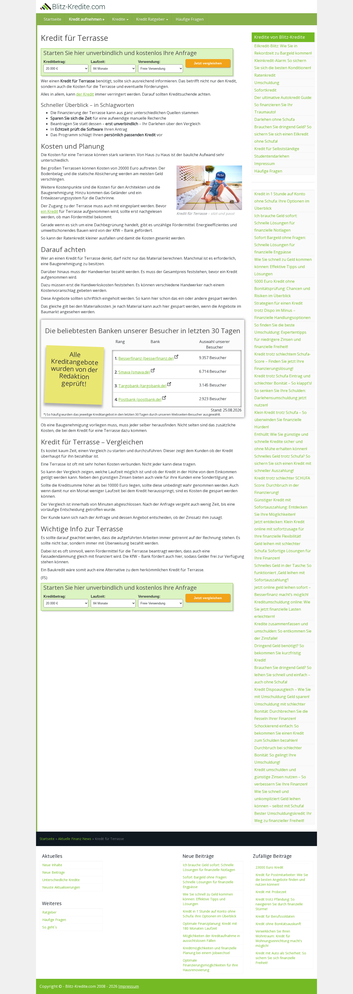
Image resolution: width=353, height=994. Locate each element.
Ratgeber (49, 912)
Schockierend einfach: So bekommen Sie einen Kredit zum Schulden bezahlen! (279, 733)
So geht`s (49, 927)
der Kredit (85, 94)
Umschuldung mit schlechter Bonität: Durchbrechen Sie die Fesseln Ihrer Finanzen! (281, 711)
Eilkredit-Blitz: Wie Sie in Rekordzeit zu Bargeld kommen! (283, 49)
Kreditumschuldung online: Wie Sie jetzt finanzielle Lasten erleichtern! (282, 609)
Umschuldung (266, 82)
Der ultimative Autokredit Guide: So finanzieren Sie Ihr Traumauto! (283, 105)
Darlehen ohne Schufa (274, 119)
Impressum (264, 163)
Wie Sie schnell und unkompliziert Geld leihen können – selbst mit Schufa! (279, 799)
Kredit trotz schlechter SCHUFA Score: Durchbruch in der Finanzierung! (282, 485)
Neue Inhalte (52, 865)
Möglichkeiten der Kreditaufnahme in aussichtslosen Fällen (211, 938)
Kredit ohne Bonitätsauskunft (278, 923)
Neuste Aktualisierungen (61, 887)
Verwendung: (149, 62)
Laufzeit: (98, 62)
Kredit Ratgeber (151, 19)
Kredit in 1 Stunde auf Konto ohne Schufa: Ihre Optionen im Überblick (281, 201)
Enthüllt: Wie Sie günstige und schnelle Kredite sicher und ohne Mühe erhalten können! (281, 441)
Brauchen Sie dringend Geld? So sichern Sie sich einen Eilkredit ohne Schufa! (282, 134)
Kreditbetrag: (54, 62)
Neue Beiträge (53, 872)
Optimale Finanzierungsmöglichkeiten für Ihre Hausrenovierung (210, 965)
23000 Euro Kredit (269, 867)
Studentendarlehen (271, 156)
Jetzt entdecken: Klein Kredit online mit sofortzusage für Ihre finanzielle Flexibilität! (279, 529)
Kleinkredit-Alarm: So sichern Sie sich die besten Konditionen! (282, 64)
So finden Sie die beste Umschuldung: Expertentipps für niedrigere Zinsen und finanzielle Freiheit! (280, 335)
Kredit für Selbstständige (276, 148)
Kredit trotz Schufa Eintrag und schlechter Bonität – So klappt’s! (283, 379)
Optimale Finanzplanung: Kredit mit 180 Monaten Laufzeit (210, 926)
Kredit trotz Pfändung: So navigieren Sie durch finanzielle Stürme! (279, 904)
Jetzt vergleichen (208, 63)
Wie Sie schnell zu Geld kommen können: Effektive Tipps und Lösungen (283, 266)
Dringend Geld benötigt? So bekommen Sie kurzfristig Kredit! (279, 653)
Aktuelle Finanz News (74, 838)
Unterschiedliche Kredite (61, 879)
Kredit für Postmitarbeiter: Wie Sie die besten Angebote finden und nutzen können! (282, 879)
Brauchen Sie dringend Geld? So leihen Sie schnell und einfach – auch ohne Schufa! (282, 675)
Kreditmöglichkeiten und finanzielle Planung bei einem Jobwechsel (210, 950)
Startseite (52, 19)
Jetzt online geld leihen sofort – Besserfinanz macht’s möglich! (282, 591)
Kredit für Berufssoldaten (275, 916)
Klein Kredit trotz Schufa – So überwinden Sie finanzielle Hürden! (280, 420)
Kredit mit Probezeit (271, 892)
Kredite (119, 19)
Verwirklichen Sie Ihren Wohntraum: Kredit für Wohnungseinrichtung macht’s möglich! (279, 938)
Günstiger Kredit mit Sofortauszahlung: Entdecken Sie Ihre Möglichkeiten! (280, 507)
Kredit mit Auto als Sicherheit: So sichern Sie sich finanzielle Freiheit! (281, 958)
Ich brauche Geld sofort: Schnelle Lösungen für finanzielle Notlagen (275, 223)
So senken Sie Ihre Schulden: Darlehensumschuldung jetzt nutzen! (280, 398)
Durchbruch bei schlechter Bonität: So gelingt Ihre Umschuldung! (278, 755)
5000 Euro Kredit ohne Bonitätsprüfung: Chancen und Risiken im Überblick (282, 288)
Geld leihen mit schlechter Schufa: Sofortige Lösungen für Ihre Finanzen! (282, 551)
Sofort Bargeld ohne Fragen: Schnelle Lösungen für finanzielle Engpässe (280, 245)
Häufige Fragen (190, 19)
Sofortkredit (265, 90)
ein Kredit (49, 211)
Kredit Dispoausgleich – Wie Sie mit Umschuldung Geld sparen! (282, 693)
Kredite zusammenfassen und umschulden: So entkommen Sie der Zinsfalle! (282, 631)
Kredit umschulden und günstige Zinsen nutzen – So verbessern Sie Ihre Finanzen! (280, 777)
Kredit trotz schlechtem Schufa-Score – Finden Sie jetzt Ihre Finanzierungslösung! (282, 361)
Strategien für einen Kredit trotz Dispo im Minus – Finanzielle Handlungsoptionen (282, 310)
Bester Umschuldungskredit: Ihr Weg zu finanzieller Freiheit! (283, 817)
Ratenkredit (264, 75)
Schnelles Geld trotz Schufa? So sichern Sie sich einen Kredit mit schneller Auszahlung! (282, 463)
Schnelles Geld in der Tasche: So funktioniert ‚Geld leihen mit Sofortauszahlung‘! (282, 573)
